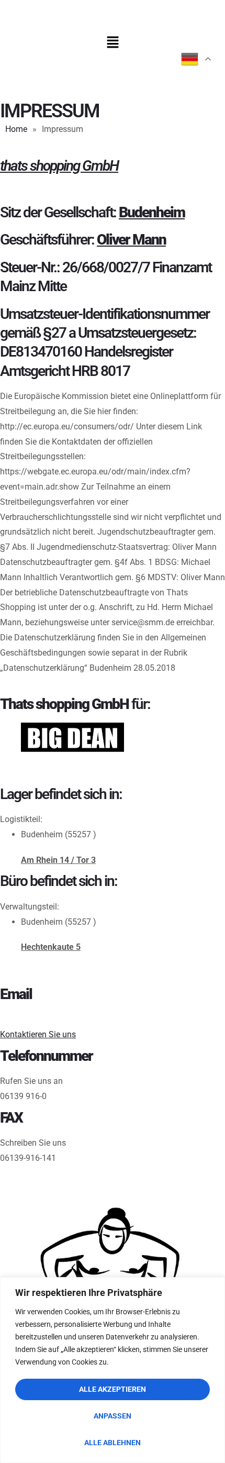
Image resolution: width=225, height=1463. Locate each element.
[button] (112, 42)
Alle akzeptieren (112, 1389)
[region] (112, 1370)
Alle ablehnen (112, 1442)
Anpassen (112, 1416)
